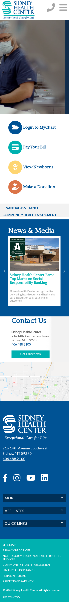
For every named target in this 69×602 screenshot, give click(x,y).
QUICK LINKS (16, 523)
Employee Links (14, 575)
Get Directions (30, 354)
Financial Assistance (21, 208)
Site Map (9, 544)
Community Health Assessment (30, 215)
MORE (10, 498)
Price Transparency (18, 581)
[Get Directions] (34, 384)
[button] (63, 7)
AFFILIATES (14, 511)
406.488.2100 (21, 344)
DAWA (15, 596)
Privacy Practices (16, 550)
